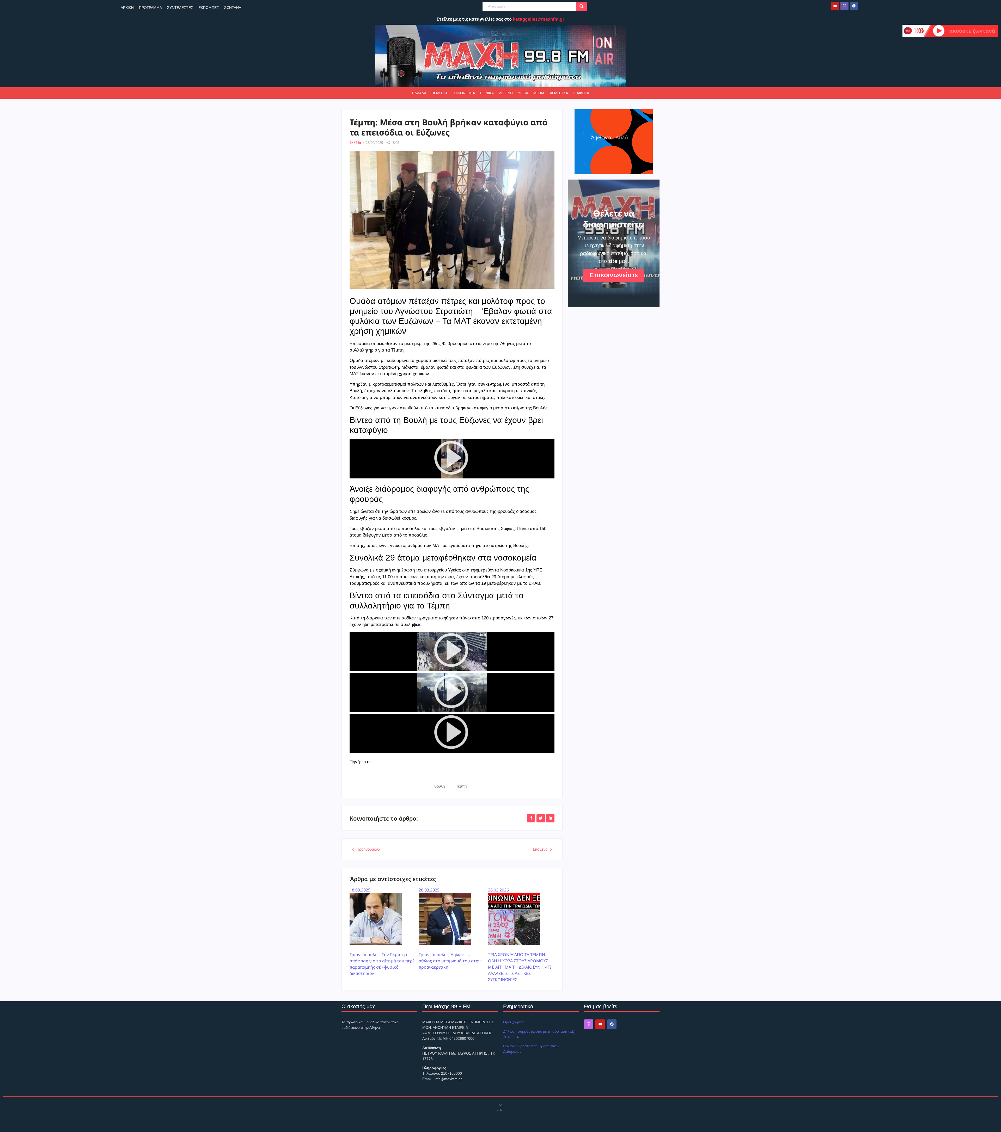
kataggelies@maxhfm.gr (538, 19)
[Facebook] (854, 6)
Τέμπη (461, 786)
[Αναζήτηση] (581, 6)
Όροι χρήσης (513, 1022)
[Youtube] (835, 6)
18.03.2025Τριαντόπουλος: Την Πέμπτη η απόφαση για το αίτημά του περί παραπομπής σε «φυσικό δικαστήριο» (382, 931)
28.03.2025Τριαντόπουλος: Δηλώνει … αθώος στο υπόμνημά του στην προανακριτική (449, 928)
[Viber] (844, 6)
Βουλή (439, 786)
